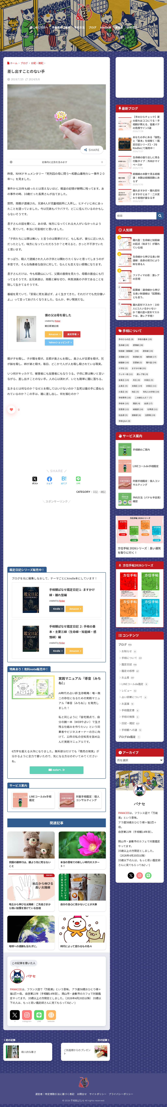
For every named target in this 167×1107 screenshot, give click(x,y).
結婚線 (124, 362)
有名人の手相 (151, 391)
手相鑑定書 (129, 710)
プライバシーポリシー (121, 1094)
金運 (148, 403)
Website (51, 1021)
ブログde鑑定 (128, 737)
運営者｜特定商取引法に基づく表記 (54, 1094)
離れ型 (151, 362)
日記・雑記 (99, 491)
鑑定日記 (129, 664)
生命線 (124, 345)
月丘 (136, 380)
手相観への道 (131, 730)
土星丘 (123, 385)
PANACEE (16, 989)
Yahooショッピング (59, 342)
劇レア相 (142, 374)
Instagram (26, 1021)
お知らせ (128, 651)
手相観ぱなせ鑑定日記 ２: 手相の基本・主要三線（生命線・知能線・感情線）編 (72, 631)
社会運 (123, 415)
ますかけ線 (139, 368)
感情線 (138, 345)
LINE (39, 1021)
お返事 (127, 704)
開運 (136, 403)
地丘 (135, 391)
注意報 (150, 415)
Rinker (57, 320)
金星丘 (124, 380)
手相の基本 (145, 339)
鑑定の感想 (130, 671)
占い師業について (133, 697)
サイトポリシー (97, 1094)
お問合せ (82, 1094)
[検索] (160, 215)
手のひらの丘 (126, 339)
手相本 (124, 403)
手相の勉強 (129, 717)
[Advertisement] (56, 439)
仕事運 (152, 409)
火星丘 (123, 391)
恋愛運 (124, 409)
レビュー (128, 690)
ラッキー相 (126, 374)
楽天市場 (71, 334)
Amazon (53, 334)
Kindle (56, 608)
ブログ (125, 644)
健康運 (136, 415)
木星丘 (148, 380)
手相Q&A (124, 420)
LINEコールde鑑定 (134, 684)
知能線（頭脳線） (129, 350)
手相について (131, 658)
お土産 (127, 677)
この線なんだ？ (143, 397)
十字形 (123, 368)
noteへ (57, 770)
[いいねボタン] (11, 410)
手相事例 (125, 397)
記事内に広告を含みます (54, 162)
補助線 (151, 356)
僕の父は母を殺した (58, 315)
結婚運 (138, 409)
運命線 (148, 350)
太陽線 (124, 356)
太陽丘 (137, 385)
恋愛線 (137, 362)
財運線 (137, 356)
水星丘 (151, 385)
